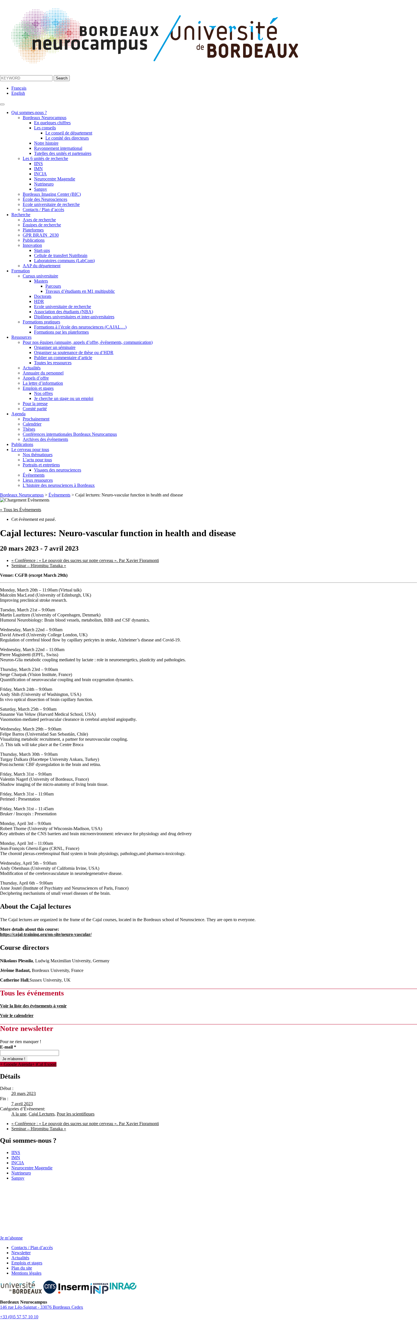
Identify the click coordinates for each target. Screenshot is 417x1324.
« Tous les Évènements (20, 509)
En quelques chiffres (52, 122)
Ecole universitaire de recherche (51, 204)
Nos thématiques (37, 454)
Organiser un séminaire (54, 347)
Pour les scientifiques (75, 1114)
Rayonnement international (58, 148)
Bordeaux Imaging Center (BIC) (52, 194)
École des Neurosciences (45, 199)
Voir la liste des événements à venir (33, 1005)
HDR (39, 301)
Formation (20, 270)
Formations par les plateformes (61, 332)
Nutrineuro (44, 184)
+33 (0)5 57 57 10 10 (19, 1316)
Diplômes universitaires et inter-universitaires (74, 316)
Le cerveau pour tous (30, 449)
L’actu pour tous (37, 459)
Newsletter (21, 1252)
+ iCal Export (44, 1064)
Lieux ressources (38, 480)
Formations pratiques (41, 321)
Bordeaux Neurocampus (44, 117)
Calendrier (32, 424)
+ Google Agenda (16, 1064)
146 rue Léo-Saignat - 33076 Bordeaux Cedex (41, 1307)
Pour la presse (35, 403)
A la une (18, 1114)
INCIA (40, 173)
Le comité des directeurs (67, 138)
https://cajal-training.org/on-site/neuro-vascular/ (46, 934)
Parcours (53, 286)
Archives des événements (45, 439)
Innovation (32, 245)
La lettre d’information (43, 383)
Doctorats (42, 296)
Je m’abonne (11, 1237)
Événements (34, 475)
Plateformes (33, 230)
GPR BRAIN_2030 (41, 235)
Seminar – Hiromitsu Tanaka (38, 565)
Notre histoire (46, 143)
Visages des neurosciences (57, 470)
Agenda (18, 413)
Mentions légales (26, 1273)
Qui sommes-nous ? (29, 112)
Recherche (20, 214)
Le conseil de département (68, 132)
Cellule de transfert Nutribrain (60, 255)
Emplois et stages (38, 388)
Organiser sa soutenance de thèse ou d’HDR (73, 352)
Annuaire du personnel (43, 373)
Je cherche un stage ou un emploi (63, 398)
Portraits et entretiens (41, 464)
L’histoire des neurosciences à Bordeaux (59, 485)
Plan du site (21, 1268)
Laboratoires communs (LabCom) (64, 260)
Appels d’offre (36, 378)
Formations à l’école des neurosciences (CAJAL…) (80, 327)
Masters (41, 281)
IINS (38, 163)
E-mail (8, 1047)
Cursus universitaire (40, 275)
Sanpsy (40, 189)
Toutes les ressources (52, 362)
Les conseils (45, 127)
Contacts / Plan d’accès (43, 209)
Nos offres (43, 393)
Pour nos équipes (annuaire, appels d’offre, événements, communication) (88, 342)
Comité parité (35, 408)
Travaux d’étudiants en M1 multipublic (80, 291)
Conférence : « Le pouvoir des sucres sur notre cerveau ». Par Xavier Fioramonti (85, 560)
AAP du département (41, 265)
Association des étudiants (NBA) (63, 311)
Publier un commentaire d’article (63, 357)
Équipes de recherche (42, 224)
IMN (38, 168)
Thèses (29, 429)
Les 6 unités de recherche (45, 158)
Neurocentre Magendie (54, 178)
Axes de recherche (39, 219)
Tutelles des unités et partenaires (62, 153)
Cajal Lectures (41, 1114)
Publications (34, 240)
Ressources (21, 337)
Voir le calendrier (16, 1015)
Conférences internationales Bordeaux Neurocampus (70, 434)
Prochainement (36, 418)
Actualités (32, 367)
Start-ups (42, 250)
